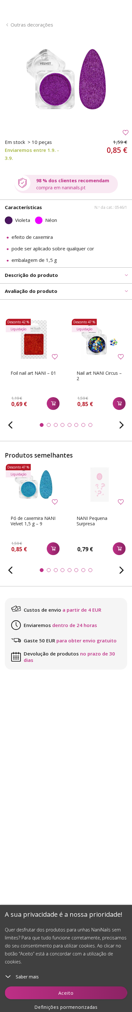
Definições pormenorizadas (66, 1007)
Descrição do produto (31, 275)
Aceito (66, 993)
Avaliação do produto (31, 291)
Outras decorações (32, 24)
